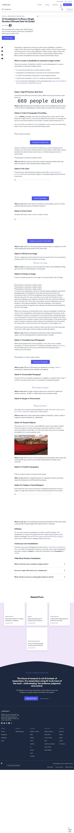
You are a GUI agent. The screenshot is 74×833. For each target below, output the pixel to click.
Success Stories (48, 737)
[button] (2, 47)
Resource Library (49, 731)
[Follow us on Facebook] (9, 723)
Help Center (47, 734)
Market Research (20, 731)
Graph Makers (48, 750)
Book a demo (67, 4)
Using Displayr (11, 16)
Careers (61, 734)
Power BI (32, 756)
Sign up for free (31, 698)
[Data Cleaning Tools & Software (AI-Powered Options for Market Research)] (37, 609)
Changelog (4, 737)
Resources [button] (55, 4)
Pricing (47, 4)
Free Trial (70, 1)
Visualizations (20, 16)
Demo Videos (48, 747)
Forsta (31, 740)
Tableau (32, 737)
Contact (61, 740)
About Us (61, 731)
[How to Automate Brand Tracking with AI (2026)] (37, 633)
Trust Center (62, 744)
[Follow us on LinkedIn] (2, 723)
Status (2, 740)
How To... (4, 16)
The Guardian (29, 426)
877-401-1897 (60, 1)
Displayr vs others (34, 731)
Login (66, 1)
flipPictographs (58, 536)
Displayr (29, 536)
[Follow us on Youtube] (5, 723)
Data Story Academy (50, 744)
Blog (46, 740)
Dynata (32, 750)
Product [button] (40, 4)
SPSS (31, 734)
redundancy (61, 345)
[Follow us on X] (12, 723)
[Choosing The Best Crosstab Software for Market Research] (14, 609)
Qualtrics (32, 744)
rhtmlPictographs (38, 536)
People (61, 737)
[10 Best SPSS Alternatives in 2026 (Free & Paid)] (59, 609)
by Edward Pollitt (9, 623)
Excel (31, 753)
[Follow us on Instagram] (7, 723)
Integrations (4, 734)
